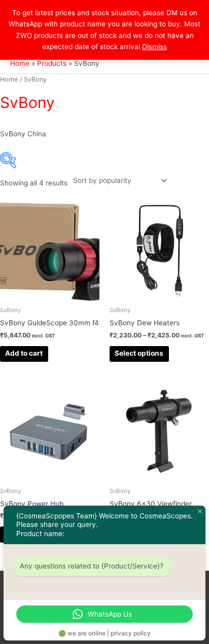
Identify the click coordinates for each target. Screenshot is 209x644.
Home (9, 79)
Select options (139, 353)
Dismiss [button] (154, 47)
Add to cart (24, 353)
